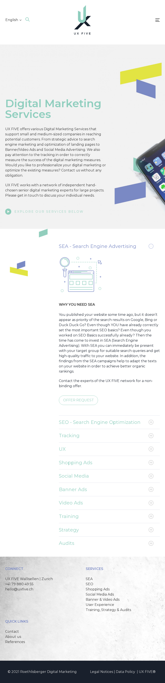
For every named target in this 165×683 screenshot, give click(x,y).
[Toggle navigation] (134, 20)
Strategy (69, 530)
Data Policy (125, 672)
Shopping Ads (75, 463)
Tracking (69, 436)
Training (69, 516)
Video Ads (71, 503)
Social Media (74, 476)
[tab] (109, 246)
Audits (66, 543)
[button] (13, 20)
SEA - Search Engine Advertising (97, 246)
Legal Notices (101, 672)
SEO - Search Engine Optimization (100, 422)
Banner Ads (73, 489)
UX (62, 449)
